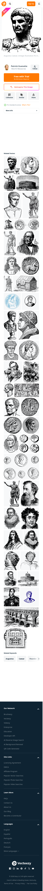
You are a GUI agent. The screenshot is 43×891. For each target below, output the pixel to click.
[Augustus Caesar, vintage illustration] (12, 165)
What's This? (26, 105)
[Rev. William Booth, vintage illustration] (13, 722)
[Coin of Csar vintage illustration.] (13, 608)
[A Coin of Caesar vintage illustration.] (13, 590)
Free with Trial (21, 77)
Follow (35, 69)
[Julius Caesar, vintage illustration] (26, 356)
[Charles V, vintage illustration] (29, 831)
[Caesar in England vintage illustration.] (11, 535)
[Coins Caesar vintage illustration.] (13, 646)
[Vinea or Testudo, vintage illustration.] (17, 375)
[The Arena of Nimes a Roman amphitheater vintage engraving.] (15, 202)
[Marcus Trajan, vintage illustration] (11, 471)
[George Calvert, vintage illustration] (12, 747)
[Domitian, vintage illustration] (14, 492)
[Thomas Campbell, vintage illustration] (13, 770)
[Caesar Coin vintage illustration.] (16, 271)
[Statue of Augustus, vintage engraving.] (12, 251)
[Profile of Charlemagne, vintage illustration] (28, 812)
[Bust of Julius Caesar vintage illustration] (25, 531)
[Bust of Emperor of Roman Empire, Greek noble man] (12, 392)
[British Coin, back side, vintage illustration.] (12, 357)
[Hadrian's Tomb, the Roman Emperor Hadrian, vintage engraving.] (14, 851)
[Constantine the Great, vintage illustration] (10, 289)
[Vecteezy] (3, 3)
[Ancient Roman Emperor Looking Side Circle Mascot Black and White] (12, 410)
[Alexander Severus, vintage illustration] (28, 416)
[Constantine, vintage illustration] (12, 338)
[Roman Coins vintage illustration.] (21, 669)
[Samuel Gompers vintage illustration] (15, 315)
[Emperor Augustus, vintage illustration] (13, 224)
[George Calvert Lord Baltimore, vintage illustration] (13, 792)
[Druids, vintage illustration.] (16, 554)
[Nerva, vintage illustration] (13, 833)
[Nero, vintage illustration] (14, 446)
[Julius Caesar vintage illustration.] (26, 243)
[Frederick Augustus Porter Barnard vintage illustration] (13, 513)
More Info (9, 111)
